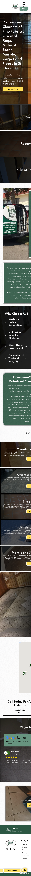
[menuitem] (25, 844)
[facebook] (10, 849)
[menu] (2, 3)
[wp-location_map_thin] (8, 831)
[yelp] (14, 849)
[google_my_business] (7, 849)
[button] (25, 672)
